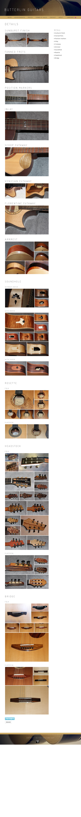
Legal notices (46, 741)
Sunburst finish (60, 33)
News (10, 17)
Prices (30, 17)
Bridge (57, 58)
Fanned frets (59, 36)
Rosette (57, 52)
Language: (71, 17)
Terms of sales (41, 17)
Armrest (57, 47)
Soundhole (58, 50)
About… (61, 17)
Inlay (56, 41)
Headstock (58, 55)
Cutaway (58, 44)
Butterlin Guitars (24, 10)
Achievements (19, 17)
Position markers (60, 38)
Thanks (32, 741)
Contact (53, 17)
